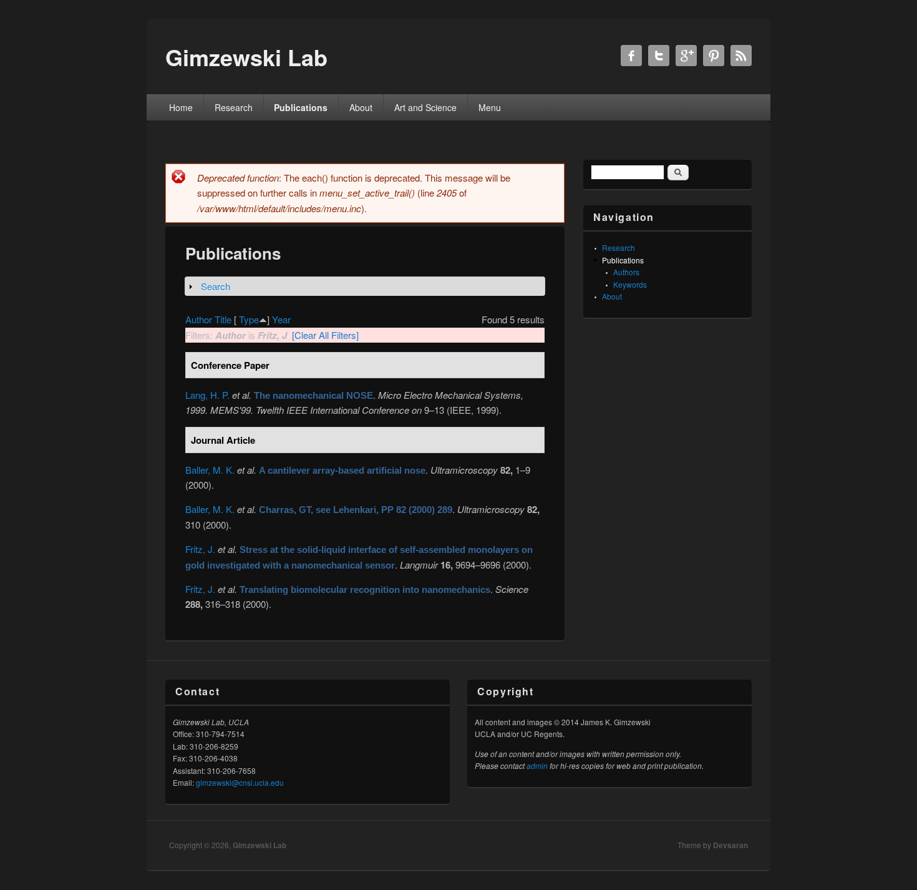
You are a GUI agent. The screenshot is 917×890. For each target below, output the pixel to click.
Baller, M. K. (210, 469)
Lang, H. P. (207, 394)
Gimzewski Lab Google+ (686, 55)
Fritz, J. (200, 548)
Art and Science (425, 107)
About (360, 107)
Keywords (630, 284)
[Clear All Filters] (325, 334)
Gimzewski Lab (259, 845)
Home (181, 107)
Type (249, 319)
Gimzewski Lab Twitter (658, 55)
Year (281, 319)
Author (198, 319)
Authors (626, 272)
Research (234, 107)
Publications (301, 107)
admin (537, 765)
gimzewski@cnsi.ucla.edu (240, 782)
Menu (489, 107)
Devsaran (730, 845)
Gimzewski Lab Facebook (631, 55)
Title (223, 319)
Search (215, 286)
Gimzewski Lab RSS (741, 55)
